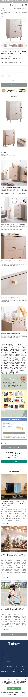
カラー (3, 68)
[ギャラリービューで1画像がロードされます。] (6, 45)
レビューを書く (14, 462)
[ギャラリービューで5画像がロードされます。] (21, 45)
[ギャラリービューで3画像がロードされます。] (14, 45)
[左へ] (2, 45)
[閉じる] (25, 679)
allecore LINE (14, 688)
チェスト (7, 8)
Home (2, 8)
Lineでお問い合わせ (14, 447)
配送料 (6, 58)
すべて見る (14, 634)
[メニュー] (2, 4)
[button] (22, 4)
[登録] (26, 666)
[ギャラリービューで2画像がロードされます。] (10, 45)
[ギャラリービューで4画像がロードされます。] (18, 45)
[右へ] (26, 45)
